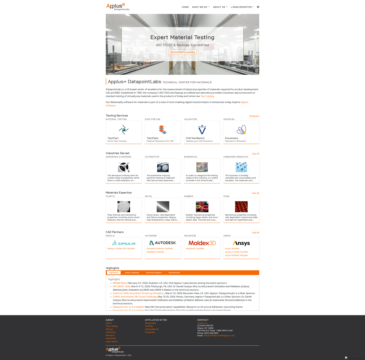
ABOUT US (219, 7)
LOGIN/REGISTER (241, 7)
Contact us (202, 323)
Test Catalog (111, 326)
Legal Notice (112, 341)
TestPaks (149, 326)
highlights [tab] (113, 272)
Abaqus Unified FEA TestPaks (121, 248)
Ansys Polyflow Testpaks (236, 255)
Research (110, 335)
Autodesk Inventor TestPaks (160, 248)
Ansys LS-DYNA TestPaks (237, 251)
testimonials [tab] (174, 272)
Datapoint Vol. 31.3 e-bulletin (128, 310)
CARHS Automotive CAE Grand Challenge (135, 296)
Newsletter (111, 338)
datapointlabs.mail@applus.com (219, 335)
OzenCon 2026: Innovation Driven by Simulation (138, 293)
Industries (111, 332)
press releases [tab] (132, 272)
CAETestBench (152, 329)
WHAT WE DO (200, 7)
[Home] (118, 7)
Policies (109, 329)
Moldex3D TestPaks (195, 248)
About (108, 323)
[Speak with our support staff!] (354, 358)
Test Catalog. (208, 96)
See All (255, 153)
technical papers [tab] (154, 272)
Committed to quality (182, 52)
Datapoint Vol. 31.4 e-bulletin (128, 306)
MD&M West (119, 283)
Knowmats (150, 332)
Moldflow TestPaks (155, 251)
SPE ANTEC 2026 (121, 286)
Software (254, 116)
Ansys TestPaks (232, 248)
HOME (185, 7)
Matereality (150, 323)
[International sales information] (258, 7)
